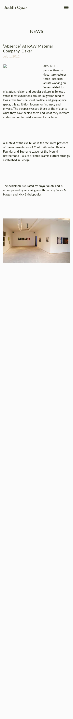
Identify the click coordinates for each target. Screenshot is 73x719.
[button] (66, 7)
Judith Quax (16, 7)
